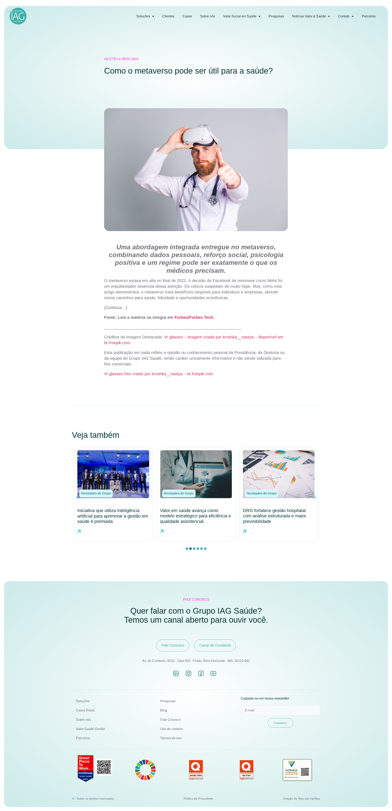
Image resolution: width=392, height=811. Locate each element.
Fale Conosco (170, 719)
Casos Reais (85, 710)
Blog (163, 710)
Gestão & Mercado (121, 59)
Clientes (168, 16)
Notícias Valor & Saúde (309, 16)
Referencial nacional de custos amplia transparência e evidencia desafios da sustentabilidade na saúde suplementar (275, 518)
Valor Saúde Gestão (90, 729)
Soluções (143, 16)
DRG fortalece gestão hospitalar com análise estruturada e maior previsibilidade (191, 516)
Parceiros (369, 16)
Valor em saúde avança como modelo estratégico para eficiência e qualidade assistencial (113, 516)
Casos (187, 16)
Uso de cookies (171, 729)
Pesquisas (276, 16)
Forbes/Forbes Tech (194, 317)
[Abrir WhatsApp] (382, 800)
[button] (96, 493)
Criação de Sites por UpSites (301, 798)
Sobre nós (207, 16)
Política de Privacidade (198, 798)
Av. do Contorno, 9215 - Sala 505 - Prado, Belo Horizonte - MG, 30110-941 (196, 661)
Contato (344, 16)
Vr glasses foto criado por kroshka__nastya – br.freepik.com (158, 374)
